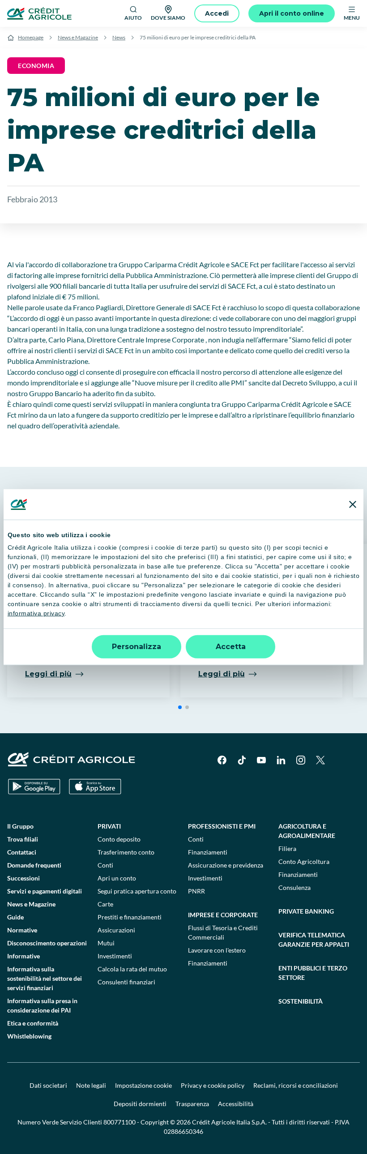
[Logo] (39, 13)
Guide (15, 917)
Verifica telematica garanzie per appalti (313, 939)
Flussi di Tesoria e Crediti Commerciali (223, 932)
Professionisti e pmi (222, 826)
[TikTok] (242, 760)
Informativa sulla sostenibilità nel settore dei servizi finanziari (44, 978)
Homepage (30, 37)
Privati (109, 826)
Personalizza (136, 646)
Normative (22, 930)
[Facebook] (222, 760)
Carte (105, 904)
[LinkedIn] (281, 760)
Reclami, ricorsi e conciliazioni (295, 1085)
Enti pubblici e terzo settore (312, 972)
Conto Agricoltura (303, 861)
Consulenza (294, 887)
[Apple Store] (95, 787)
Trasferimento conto (126, 852)
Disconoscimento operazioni (47, 943)
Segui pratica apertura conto (137, 891)
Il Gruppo (20, 826)
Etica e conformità (32, 1023)
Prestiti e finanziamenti (130, 917)
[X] (320, 760)
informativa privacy (36, 613)
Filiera (287, 848)
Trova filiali (22, 839)
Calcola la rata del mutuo (132, 969)
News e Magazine (78, 37)
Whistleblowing (29, 1036)
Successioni (23, 878)
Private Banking (306, 911)
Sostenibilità (300, 1001)
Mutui (106, 943)
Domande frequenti (34, 865)
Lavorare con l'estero (217, 950)
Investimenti (115, 956)
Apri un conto (117, 878)
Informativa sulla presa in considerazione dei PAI (42, 1005)
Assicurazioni (116, 930)
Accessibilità (235, 1103)
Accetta (231, 646)
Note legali (91, 1085)
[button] (180, 707)
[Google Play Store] (34, 787)
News (118, 37)
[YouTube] (261, 760)
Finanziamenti (207, 852)
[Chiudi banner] (352, 504)
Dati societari (48, 1085)
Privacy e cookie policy (212, 1085)
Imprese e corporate (223, 915)
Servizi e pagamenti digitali (44, 891)
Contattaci (21, 852)
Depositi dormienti (140, 1103)
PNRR (196, 891)
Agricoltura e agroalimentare (306, 830)
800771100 (119, 1122)
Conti (105, 865)
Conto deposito (119, 839)
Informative (23, 956)
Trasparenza (192, 1103)
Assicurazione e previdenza (225, 865)
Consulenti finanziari (126, 982)
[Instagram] (301, 760)
